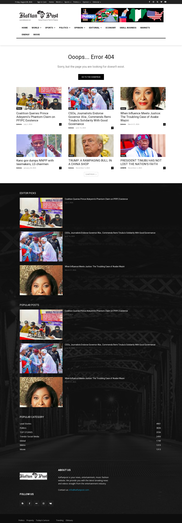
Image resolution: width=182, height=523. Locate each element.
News (19, 108)
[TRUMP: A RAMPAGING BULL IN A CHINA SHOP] (91, 145)
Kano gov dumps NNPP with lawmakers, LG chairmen (35, 162)
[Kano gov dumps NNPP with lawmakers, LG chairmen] (39, 145)
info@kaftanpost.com (79, 489)
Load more (90, 174)
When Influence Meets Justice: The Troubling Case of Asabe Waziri (140, 117)
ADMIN (123, 168)
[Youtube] (165, 2)
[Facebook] (149, 2)
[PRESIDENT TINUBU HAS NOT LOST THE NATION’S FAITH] (143, 145)
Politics (20, 156)
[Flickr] (36, 503)
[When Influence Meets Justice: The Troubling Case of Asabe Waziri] (143, 98)
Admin (19, 124)
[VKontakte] (50, 503)
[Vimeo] (161, 2)
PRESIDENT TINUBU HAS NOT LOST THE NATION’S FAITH (141, 162)
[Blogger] (22, 503)
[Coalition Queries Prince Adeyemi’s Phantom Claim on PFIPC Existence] (39, 98)
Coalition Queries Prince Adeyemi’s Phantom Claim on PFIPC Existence (35, 117)
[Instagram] (153, 2)
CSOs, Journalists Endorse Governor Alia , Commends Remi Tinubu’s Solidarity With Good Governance (89, 119)
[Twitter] (157, 2)
